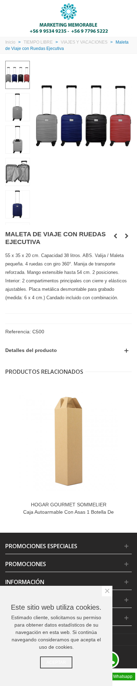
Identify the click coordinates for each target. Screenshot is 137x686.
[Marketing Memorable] (68, 17)
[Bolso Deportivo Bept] (126, 236)
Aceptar (56, 662)
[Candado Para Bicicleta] (115, 236)
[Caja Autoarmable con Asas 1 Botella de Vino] (68, 441)
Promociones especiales (41, 546)
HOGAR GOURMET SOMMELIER (68, 504)
